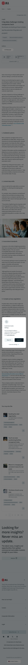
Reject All (9, 340)
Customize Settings (14, 344)
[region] (14, 332)
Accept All (19, 340)
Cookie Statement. (10, 335)
